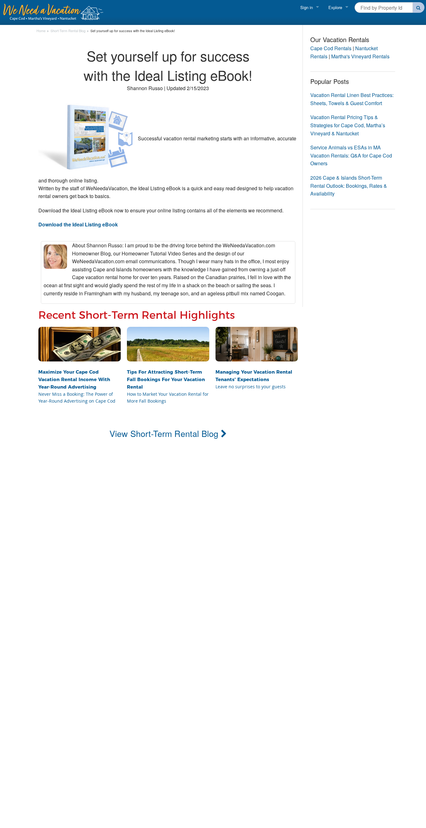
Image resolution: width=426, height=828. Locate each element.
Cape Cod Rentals (330, 48)
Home (41, 31)
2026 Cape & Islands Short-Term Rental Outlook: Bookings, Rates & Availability (348, 185)
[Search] (418, 7)
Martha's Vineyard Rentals (360, 56)
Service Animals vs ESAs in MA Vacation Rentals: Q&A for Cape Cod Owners (351, 155)
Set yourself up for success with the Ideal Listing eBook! (132, 31)
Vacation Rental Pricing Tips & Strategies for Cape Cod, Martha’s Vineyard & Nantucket (347, 125)
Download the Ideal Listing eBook (78, 224)
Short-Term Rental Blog (68, 31)
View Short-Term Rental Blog (165, 433)
